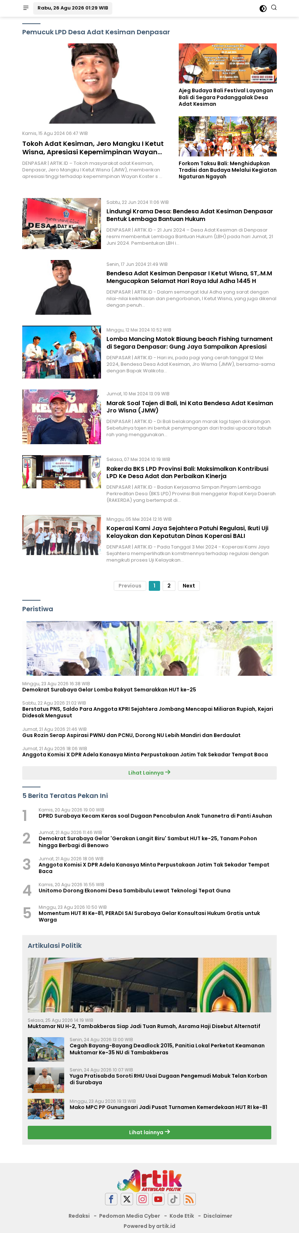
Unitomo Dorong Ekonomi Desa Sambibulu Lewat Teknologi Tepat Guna (134, 890)
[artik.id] (149, 1180)
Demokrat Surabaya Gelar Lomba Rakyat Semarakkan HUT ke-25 (109, 689)
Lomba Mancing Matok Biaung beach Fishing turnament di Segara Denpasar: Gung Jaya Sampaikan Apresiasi (189, 343)
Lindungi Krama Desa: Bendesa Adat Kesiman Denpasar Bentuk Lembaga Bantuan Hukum (189, 215)
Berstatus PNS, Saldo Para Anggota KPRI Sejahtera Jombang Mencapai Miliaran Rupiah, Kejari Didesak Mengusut (147, 712)
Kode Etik (182, 1216)
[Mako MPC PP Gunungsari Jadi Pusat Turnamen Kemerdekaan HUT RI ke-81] (46, 1109)
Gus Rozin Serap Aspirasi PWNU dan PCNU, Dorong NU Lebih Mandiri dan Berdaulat (131, 735)
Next (189, 585)
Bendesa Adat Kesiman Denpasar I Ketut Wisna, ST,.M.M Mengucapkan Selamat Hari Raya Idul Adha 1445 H (189, 277)
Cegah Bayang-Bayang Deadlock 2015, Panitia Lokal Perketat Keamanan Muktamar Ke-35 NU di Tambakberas (167, 1048)
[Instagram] (142, 1199)
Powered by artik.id (149, 1226)
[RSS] (189, 1199)
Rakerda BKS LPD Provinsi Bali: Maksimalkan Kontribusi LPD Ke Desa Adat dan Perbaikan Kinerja (187, 473)
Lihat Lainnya (146, 772)
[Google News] (174, 1199)
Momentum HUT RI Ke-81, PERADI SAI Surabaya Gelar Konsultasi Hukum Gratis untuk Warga (149, 916)
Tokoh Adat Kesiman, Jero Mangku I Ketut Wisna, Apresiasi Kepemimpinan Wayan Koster (93, 152)
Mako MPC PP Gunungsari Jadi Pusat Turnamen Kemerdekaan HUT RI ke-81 (168, 1107)
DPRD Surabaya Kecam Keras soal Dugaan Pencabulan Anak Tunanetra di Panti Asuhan (155, 816)
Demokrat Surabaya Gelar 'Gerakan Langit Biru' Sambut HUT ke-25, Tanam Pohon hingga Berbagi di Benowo (148, 841)
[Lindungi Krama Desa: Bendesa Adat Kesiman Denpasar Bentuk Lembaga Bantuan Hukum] (61, 223)
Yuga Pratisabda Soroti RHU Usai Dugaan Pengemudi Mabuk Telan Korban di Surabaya (168, 1079)
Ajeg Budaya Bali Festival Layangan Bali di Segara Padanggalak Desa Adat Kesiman (226, 97)
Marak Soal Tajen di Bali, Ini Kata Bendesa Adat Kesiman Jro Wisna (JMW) (189, 407)
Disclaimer (217, 1216)
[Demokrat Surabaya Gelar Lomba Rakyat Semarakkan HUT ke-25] (149, 648)
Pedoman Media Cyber (129, 1216)
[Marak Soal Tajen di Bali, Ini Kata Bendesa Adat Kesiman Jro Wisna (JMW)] (61, 416)
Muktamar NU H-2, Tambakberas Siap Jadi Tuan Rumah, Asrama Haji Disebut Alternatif (144, 1026)
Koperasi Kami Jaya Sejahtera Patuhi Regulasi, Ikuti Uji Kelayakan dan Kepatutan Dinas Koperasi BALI (187, 532)
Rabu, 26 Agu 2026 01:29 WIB (73, 7)
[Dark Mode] (263, 9)
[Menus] (26, 8)
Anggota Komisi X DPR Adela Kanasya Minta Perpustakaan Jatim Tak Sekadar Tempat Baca (145, 754)
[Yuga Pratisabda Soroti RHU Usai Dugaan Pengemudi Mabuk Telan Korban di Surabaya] (46, 1080)
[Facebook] (111, 1199)
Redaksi (79, 1216)
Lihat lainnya (146, 1132)
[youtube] (158, 1199)
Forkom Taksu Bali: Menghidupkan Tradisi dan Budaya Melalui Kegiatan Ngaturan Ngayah (228, 170)
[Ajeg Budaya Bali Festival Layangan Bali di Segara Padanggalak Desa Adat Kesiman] (228, 63)
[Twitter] (127, 1199)
